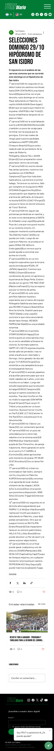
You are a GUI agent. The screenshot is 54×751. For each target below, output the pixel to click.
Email (11, 718)
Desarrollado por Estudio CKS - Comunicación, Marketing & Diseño (20, 746)
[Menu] (47, 6)
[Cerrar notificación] (50, 730)
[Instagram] (32, 14)
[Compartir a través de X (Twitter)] (17, 583)
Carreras (12, 574)
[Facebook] (37, 14)
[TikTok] (45, 14)
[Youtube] (50, 14)
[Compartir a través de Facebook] (10, 583)
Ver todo (41, 604)
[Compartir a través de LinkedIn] (24, 583)
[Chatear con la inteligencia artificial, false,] (48, 746)
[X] (41, 14)
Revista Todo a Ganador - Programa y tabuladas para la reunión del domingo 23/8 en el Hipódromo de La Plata (26, 639)
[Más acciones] (43, 32)
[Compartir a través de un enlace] (31, 583)
